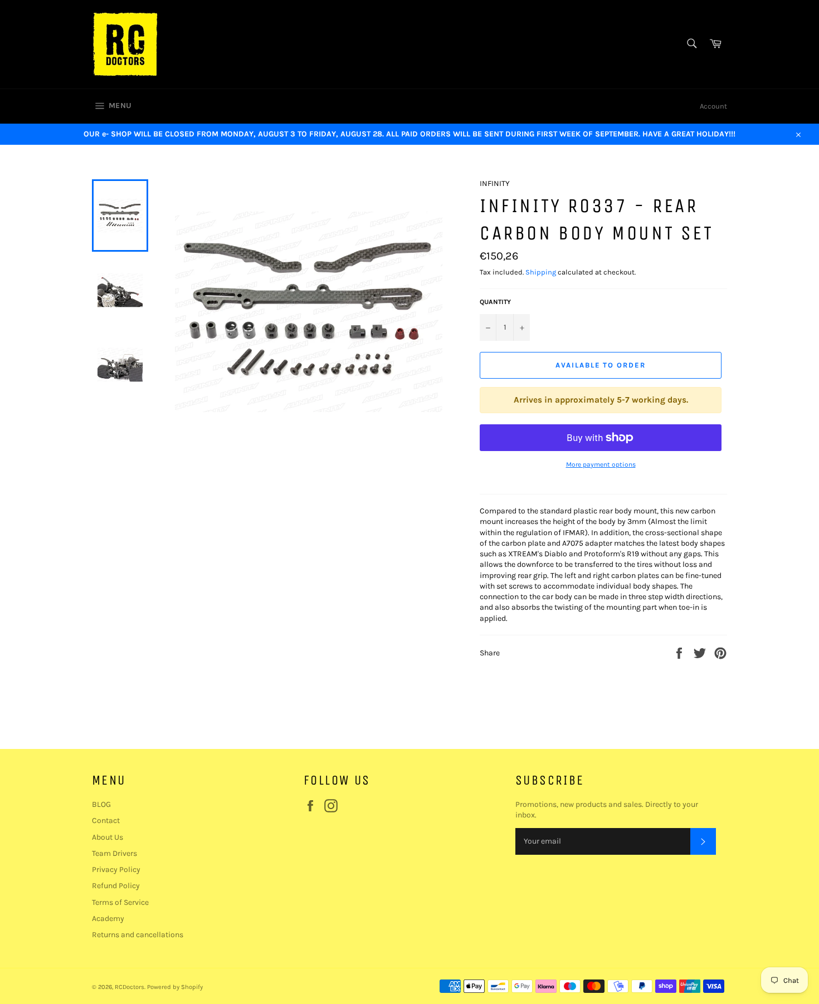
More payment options (601, 464)
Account (713, 106)
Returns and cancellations (137, 934)
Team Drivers (114, 853)
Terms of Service (120, 902)
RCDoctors (129, 987)
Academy (108, 918)
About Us (107, 837)
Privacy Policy (116, 869)
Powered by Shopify (175, 987)
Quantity (495, 302)
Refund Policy (116, 885)
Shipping (540, 272)
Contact (106, 820)
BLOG (101, 804)
